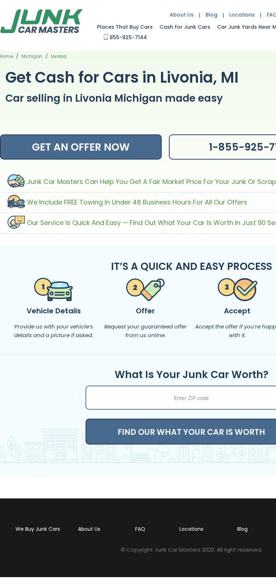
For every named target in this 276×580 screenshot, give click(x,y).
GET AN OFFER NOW (81, 147)
